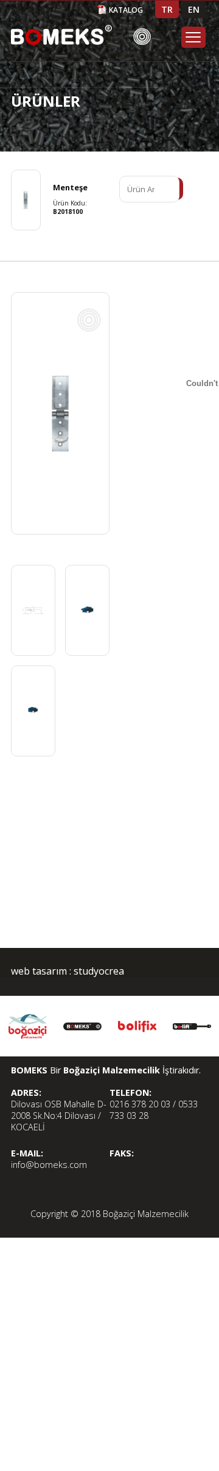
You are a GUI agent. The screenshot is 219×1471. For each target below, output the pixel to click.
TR (167, 9)
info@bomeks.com (49, 1164)
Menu (193, 37)
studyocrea (97, 971)
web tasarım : (41, 971)
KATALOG (126, 10)
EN (194, 9)
